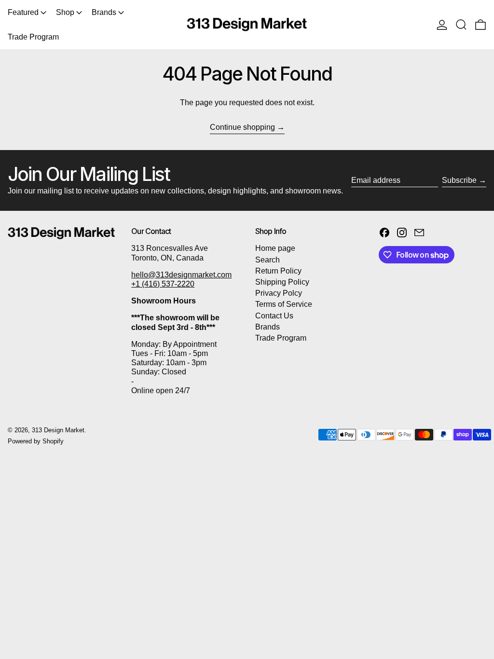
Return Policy (278, 271)
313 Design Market (58, 430)
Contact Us (274, 316)
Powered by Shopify (36, 441)
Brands (267, 327)
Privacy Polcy (278, 293)
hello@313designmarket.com (181, 275)
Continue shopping (242, 127)
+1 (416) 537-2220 (162, 284)
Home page (275, 248)
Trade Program (280, 338)
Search (267, 260)
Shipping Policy (282, 282)
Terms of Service (283, 304)
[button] (461, 24)
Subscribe (459, 180)
